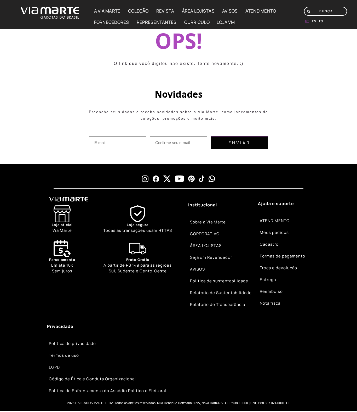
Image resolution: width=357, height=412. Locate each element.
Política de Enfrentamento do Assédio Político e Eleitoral (107, 390)
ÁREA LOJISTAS (198, 11)
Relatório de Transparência (217, 304)
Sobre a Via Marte (208, 222)
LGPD (54, 367)
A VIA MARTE (107, 11)
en (314, 21)
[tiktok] (201, 179)
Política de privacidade (72, 343)
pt (307, 21)
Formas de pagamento (282, 256)
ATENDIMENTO (260, 11)
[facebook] (156, 179)
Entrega (268, 279)
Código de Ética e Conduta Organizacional (92, 379)
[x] (167, 179)
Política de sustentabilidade (219, 281)
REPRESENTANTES (157, 22)
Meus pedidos (274, 232)
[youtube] (179, 179)
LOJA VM (226, 22)
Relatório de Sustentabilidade (221, 292)
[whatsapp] (212, 179)
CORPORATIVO (205, 234)
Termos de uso (64, 355)
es (321, 21)
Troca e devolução (278, 268)
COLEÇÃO (138, 11)
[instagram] (145, 179)
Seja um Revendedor (211, 257)
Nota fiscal (271, 303)
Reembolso (271, 291)
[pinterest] (191, 179)
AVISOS (230, 11)
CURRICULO (197, 22)
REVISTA (165, 11)
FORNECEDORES (111, 22)
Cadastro (269, 244)
